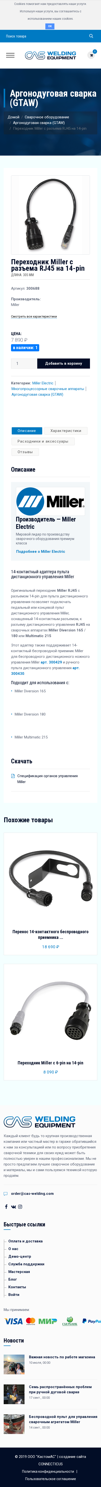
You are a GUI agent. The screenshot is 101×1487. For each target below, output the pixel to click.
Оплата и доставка (25, 1241)
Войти (13, 1294)
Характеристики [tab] (66, 431)
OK (50, 26)
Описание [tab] (27, 431)
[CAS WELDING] (50, 55)
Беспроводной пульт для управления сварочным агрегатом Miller (63, 1419)
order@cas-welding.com (32, 1193)
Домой (13, 117)
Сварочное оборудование (47, 117)
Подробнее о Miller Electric (40, 551)
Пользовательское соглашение (50, 1479)
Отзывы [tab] (25, 452)
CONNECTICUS (50, 1464)
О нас (13, 1249)
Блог (12, 1279)
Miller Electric (42, 383)
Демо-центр (19, 1256)
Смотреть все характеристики (34, 316)
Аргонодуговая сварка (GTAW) (39, 123)
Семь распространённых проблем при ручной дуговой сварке (60, 1389)
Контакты (17, 1287)
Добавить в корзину (63, 363)
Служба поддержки (26, 1264)
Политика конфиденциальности (48, 1471)
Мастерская (19, 1272)
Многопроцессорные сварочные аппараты (48, 389)
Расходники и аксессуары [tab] (43, 441)
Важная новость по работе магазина (62, 1357)
